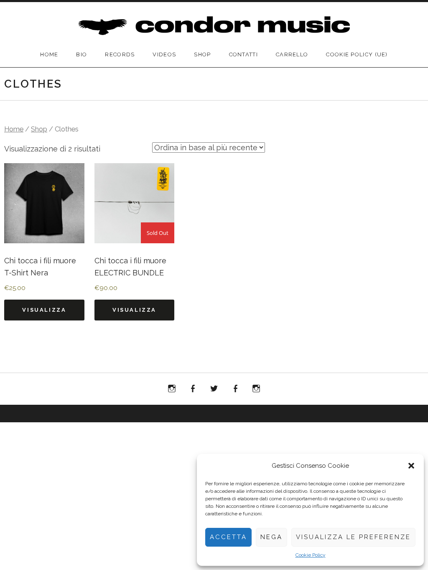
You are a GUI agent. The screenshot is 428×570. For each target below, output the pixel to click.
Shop (202, 54)
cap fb (237, 390)
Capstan (214, 388)
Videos (164, 54)
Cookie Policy (311, 555)
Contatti (243, 54)
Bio (81, 54)
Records (120, 54)
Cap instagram (256, 390)
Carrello (292, 54)
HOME (49, 54)
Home (13, 129)
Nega (271, 537)
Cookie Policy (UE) (356, 54)
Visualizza (44, 310)
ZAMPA (193, 388)
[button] (411, 466)
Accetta (228, 537)
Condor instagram (171, 390)
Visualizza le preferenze (353, 537)
